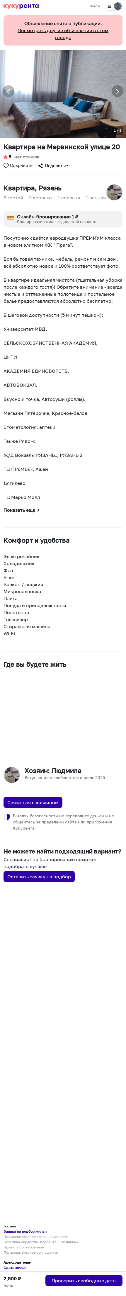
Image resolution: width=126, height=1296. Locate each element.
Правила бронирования (24, 1247)
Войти (95, 6)
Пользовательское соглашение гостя (36, 1236)
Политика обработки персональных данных (41, 1242)
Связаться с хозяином (33, 802)
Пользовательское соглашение (31, 1252)
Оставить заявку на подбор (39, 876)
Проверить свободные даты (84, 1280)
